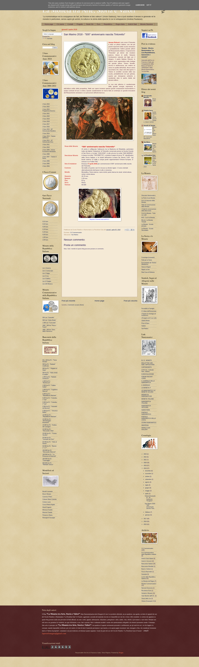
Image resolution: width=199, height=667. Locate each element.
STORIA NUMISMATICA (148, 422)
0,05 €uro (45, 227)
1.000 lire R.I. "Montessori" (46, 381)
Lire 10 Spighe (46, 281)
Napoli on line (145, 269)
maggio (147, 490)
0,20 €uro (45, 232)
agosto (147, 482)
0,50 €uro (45, 234)
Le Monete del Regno (147, 581)
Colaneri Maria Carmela (49, 499)
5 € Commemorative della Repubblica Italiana (148, 553)
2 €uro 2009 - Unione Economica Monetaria (49, 150)
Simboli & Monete (146, 593)
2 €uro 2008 (46, 154)
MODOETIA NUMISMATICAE (146, 395)
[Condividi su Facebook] (132, 230)
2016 (145, 521)
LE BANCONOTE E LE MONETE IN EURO (148, 391)
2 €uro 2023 (46, 104)
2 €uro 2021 (46, 113)
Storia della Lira (146, 598)
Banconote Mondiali (147, 566)
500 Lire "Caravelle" (48, 317)
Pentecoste (154, 99)
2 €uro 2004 (46, 166)
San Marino (74, 234)
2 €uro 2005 (46, 163)
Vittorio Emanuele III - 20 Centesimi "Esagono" (150, 498)
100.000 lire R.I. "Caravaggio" (47, 459)
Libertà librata (145, 320)
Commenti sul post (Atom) (76, 305)
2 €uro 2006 (46, 161)
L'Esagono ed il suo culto (149, 318)
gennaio (147, 515)
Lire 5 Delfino (46, 278)
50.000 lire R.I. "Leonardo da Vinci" (48, 438)
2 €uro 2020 (46, 116)
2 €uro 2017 (46, 124)
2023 (145, 454)
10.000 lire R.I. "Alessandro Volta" (48, 430)
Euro (98, 24)
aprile (147, 493)
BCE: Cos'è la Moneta (148, 217)
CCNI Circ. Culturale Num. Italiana (147, 370)
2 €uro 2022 (46, 106)
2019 (145, 465)
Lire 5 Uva (45, 276)
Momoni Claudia (47, 512)
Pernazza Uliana (47, 515)
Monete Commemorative (148, 584)
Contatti (70, 24)
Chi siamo (60, 24)
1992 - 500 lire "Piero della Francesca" (48, 330)
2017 (145, 518)
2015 (145, 524)
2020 (145, 462)
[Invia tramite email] (126, 230)
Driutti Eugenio (46, 507)
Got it (149, 5)
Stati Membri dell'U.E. (148, 596)
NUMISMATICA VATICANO (146, 406)
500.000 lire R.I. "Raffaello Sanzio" (47, 463)
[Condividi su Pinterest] (134, 230)
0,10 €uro (45, 229)
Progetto (80, 24)
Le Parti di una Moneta (148, 198)
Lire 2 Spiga (46, 273)
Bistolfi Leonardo (47, 491)
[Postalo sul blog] (128, 230)
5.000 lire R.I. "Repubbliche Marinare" (49, 394)
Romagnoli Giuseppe (48, 517)
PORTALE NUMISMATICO (146, 413)
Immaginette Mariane (148, 96)
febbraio (147, 512)
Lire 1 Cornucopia (47, 271)
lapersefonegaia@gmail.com (54, 633)
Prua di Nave (145, 323)
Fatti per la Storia (146, 260)
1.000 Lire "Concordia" (49, 323)
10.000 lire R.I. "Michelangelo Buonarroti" (46, 420)
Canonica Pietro (47, 496)
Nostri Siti (89, 24)
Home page (49, 24)
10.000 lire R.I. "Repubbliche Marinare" (49, 415)
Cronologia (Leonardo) (148, 257)
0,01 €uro (45, 221)
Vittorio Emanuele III (147, 601)
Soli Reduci (144, 328)
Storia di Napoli (146, 267)
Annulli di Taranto (149, 125)
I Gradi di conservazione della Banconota (148, 209)
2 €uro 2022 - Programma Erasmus (48, 110)
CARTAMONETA (146, 367)
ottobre (147, 476)
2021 (145, 459)
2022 (145, 457)
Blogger (121, 652)
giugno (147, 488)
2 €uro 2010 (46, 147)
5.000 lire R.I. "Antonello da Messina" (49, 407)
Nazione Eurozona (146, 588)
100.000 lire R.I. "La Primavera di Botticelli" (49, 455)
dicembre (148, 471)
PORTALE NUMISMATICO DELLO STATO (148, 418)
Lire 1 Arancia (46, 268)
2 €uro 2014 (46, 133)
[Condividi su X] (130, 230)
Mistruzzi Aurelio (47, 510)
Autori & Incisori (146, 561)
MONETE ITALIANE (147, 399)
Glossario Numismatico (148, 195)
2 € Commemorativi (76, 232)
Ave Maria (147, 142)
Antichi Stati (132, 24)
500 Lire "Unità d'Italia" (49, 320)
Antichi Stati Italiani (147, 558)
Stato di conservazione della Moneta (148, 205)
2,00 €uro (45, 240)
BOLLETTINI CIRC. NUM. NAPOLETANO (147, 363)
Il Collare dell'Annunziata (148, 311)
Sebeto (143, 326)
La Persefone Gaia (149, 155)
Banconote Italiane (147, 563)
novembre (148, 473)
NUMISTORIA (145, 410)
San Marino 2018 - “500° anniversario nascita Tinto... (150, 506)
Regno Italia (120, 24)
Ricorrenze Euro (146, 590)
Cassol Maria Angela (48, 504)
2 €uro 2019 (46, 119)
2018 (145, 468)
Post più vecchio (130, 301)
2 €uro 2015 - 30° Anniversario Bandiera (49, 130)
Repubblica (108, 24)
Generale (144, 574)
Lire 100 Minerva (47, 284)
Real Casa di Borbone (148, 272)
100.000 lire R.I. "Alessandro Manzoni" (49, 451)
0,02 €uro (45, 224)
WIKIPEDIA (145, 425)
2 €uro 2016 (46, 126)
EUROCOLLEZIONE (147, 374)
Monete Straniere (146, 24)
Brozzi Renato (46, 494)
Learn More (140, 5)
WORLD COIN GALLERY (145, 428)
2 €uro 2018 (46, 121)
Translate (49, 38)
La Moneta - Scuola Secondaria (147, 229)
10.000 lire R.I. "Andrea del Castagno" (49, 425)
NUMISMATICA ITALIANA (146, 402)
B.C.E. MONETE (146, 360)
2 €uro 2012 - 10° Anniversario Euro (47, 141)
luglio (147, 485)
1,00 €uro (45, 237)
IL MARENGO (145, 385)
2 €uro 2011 (45, 144)
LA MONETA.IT (146, 388)
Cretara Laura (46, 502)
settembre (148, 479)
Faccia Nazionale (146, 571)
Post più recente (68, 301)
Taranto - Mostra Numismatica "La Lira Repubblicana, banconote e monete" (148, 52)
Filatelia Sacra (148, 110)
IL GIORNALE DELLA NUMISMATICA (148, 381)
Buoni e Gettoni (146, 569)
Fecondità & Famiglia (147, 308)
